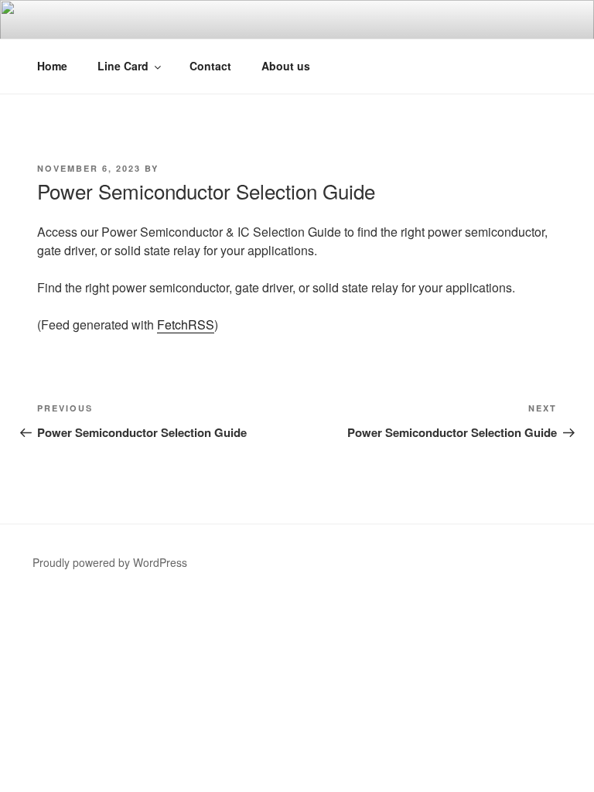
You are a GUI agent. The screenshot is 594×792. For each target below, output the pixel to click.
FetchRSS (185, 324)
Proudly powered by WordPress (109, 562)
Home (52, 65)
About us (285, 65)
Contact (210, 65)
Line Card (122, 65)
